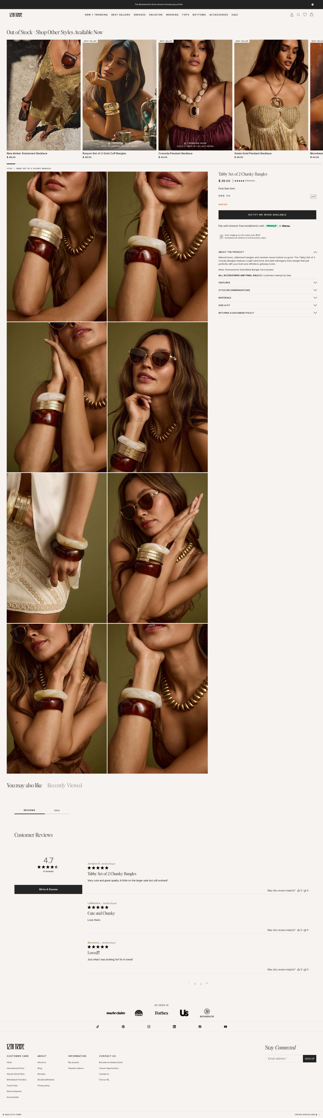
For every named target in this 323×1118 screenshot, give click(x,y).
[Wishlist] (305, 15)
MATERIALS (225, 297)
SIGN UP (309, 1058)
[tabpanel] (161, 99)
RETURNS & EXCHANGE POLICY (236, 312)
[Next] (314, 99)
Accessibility (13, 1097)
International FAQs (15, 1068)
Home (9, 169)
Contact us (104, 1074)
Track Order (12, 1086)
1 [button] (194, 984)
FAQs (9, 1063)
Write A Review (48, 889)
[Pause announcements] (313, 5)
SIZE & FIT (224, 305)
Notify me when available (267, 214)
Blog (40, 1068)
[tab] (55, 32)
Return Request (14, 1091)
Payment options (76, 1068)
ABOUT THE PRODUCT (231, 252)
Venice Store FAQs (16, 1074)
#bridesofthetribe (46, 1080)
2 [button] (201, 984)
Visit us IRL (104, 1080)
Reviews (42, 1074)
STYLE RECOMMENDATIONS (234, 290)
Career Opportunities (109, 1068)
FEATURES (224, 282)
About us (42, 1063)
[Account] (292, 15)
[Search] (298, 15)
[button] (189, 984)
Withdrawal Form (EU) (16, 1080)
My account (73, 1063)
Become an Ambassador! (111, 1063)
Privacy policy (44, 1086)
